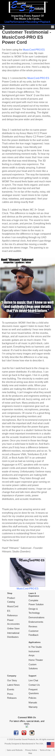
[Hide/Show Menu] (51, 27)
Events (10, 689)
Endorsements (36, 622)
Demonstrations (36, 617)
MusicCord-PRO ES (34, 49)
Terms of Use (45, 750)
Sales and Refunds (15, 750)
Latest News (13, 685)
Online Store (13, 628)
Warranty (33, 707)
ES (8, 610)
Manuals (33, 702)
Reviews (33, 626)
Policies (32, 698)
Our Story (12, 680)
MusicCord (12, 606)
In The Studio (35, 647)
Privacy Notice (31, 750)
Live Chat (33, 680)
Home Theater (36, 660)
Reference (12, 615)
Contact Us (34, 685)
